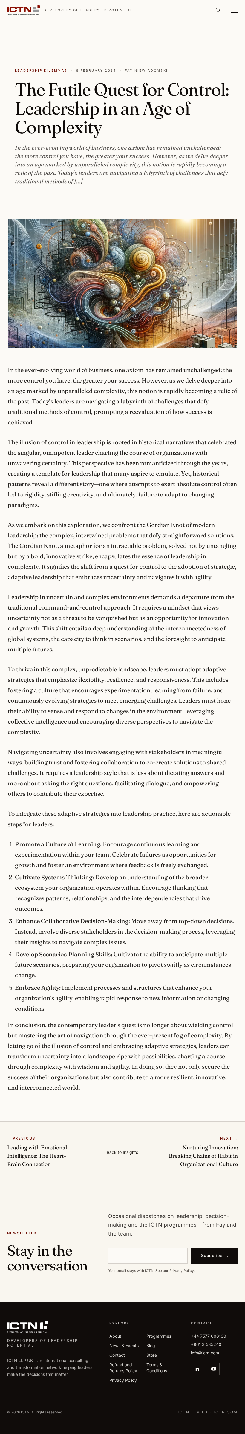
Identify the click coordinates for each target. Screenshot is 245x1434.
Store (151, 1355)
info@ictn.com (205, 1352)
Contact (117, 1355)
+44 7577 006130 (208, 1336)
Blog (150, 1345)
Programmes (158, 1336)
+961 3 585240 (206, 1344)
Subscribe (215, 1255)
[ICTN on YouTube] (214, 1369)
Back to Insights (122, 1152)
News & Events (124, 1345)
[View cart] (218, 10)
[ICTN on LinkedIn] (197, 1369)
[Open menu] (232, 10)
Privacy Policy (181, 1270)
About (115, 1336)
